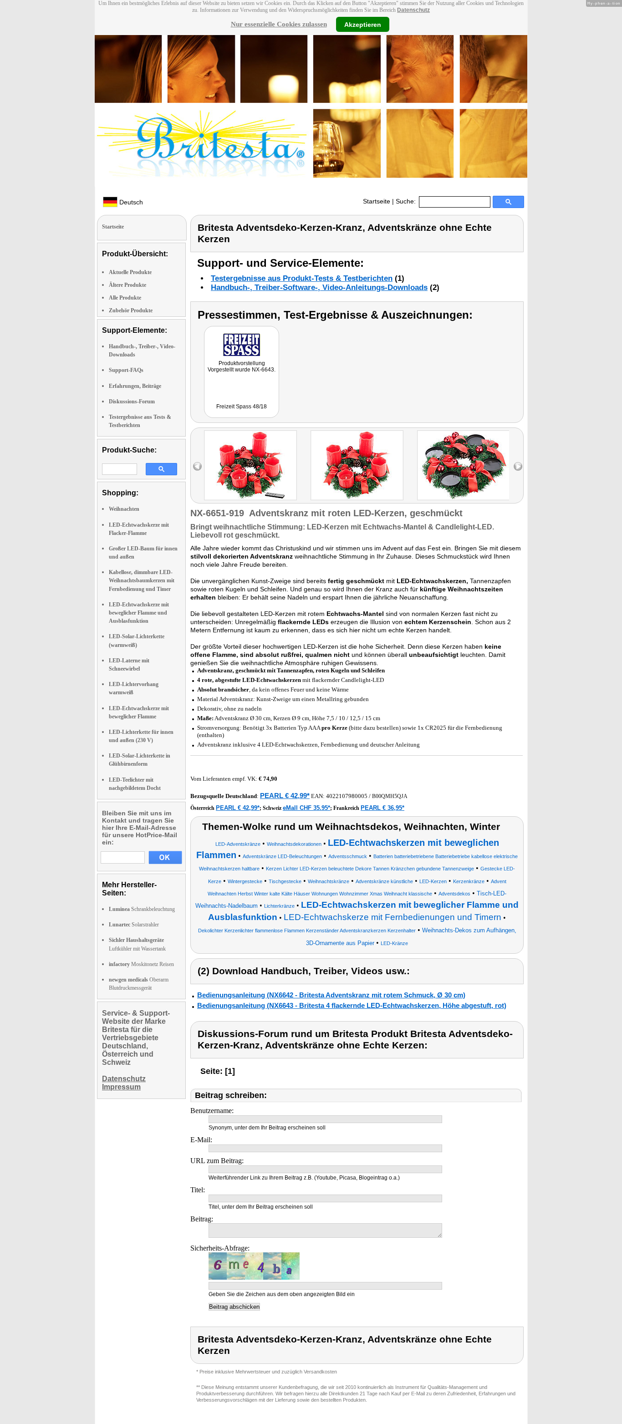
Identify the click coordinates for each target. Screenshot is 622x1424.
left (197, 466)
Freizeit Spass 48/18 (241, 406)
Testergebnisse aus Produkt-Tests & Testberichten (302, 278)
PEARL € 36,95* (382, 807)
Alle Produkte (125, 298)
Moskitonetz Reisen (141, 964)
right (518, 466)
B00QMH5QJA (390, 796)
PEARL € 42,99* (285, 795)
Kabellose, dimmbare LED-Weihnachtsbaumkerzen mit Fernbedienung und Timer (141, 580)
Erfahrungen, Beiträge (135, 386)
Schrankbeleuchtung (142, 909)
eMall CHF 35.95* (306, 807)
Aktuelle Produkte (130, 272)
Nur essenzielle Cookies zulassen (279, 24)
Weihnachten (124, 509)
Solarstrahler (134, 924)
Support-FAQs (126, 370)
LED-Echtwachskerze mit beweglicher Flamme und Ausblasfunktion (139, 612)
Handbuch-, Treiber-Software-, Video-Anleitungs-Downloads (319, 287)
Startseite (376, 201)
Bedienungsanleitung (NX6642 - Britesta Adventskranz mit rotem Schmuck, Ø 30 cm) (331, 995)
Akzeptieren (362, 24)
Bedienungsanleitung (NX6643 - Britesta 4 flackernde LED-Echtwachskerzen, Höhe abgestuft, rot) (351, 1005)
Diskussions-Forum (132, 401)
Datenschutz (413, 10)
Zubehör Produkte (131, 310)
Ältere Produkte (127, 285)
